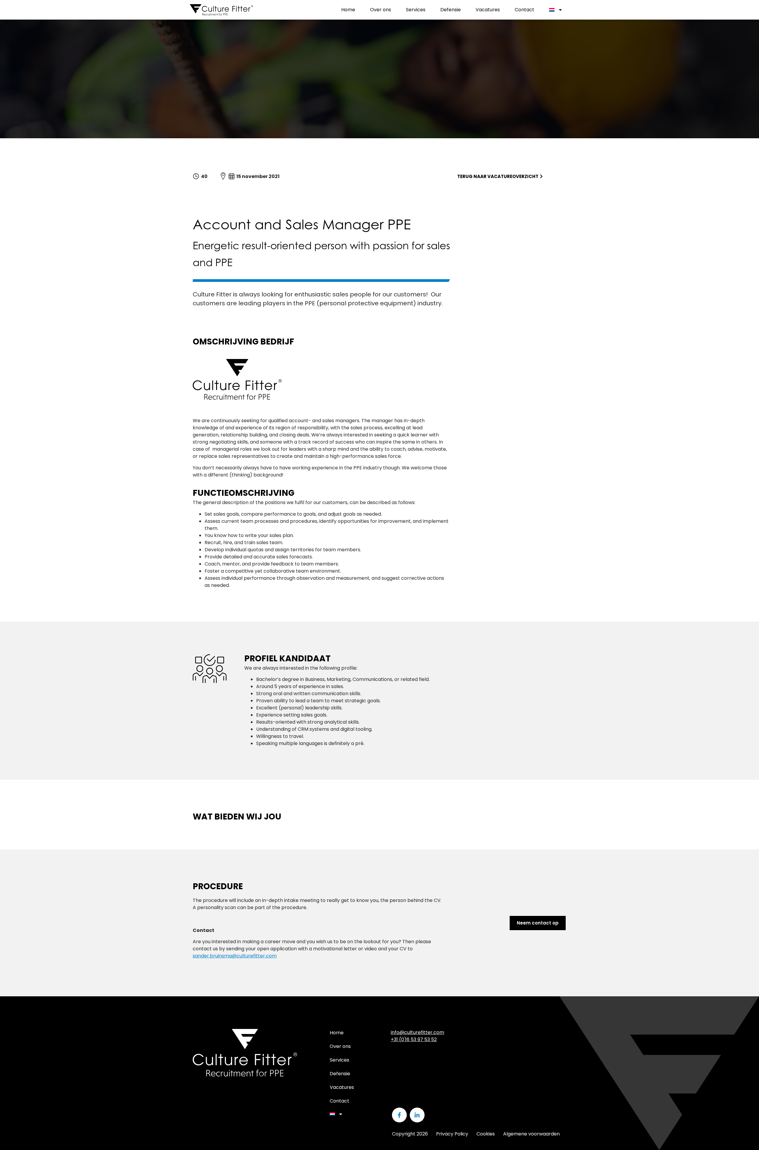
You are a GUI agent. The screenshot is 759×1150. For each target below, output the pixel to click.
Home (348, 9)
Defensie (450, 9)
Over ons (380, 9)
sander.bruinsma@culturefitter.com (235, 955)
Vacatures (488, 9)
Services (415, 9)
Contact (524, 9)
